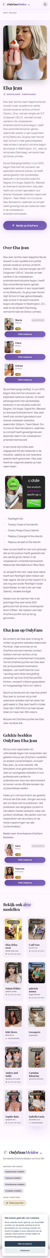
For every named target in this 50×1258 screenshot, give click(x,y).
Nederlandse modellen (14, 1171)
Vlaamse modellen (13, 1178)
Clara (18, 343)
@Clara (18, 346)
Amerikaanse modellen (15, 1184)
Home (5, 13)
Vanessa (19, 868)
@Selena (18, 369)
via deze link (16, 723)
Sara (17, 846)
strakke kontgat (22, 591)
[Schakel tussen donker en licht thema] (45, 4)
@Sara (17, 849)
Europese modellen (13, 1190)
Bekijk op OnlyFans (25, 225)
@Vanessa (19, 872)
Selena (19, 365)
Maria (18, 320)
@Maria (18, 323)
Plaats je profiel (14, 1203)
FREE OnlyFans (25, 334)
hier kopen (34, 579)
